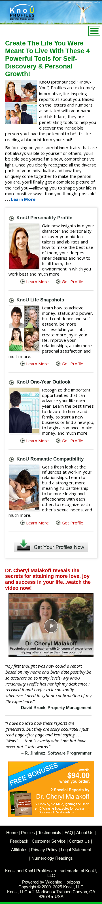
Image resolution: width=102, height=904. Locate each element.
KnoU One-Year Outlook (43, 382)
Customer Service (48, 841)
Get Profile (72, 281)
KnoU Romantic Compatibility (50, 459)
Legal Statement (76, 849)
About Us (85, 832)
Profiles (28, 832)
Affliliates (19, 849)
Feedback (19, 841)
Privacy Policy (44, 849)
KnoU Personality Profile (44, 217)
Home (12, 832)
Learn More (23, 199)
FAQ (69, 832)
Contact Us (79, 841)
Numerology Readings (52, 858)
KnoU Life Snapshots (40, 300)
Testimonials (49, 832)
